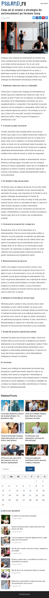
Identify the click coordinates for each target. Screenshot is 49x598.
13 (24, 491)
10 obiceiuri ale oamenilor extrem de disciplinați (34, 438)
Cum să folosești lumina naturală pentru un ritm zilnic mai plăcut (12, 438)
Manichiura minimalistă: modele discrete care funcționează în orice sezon (28, 582)
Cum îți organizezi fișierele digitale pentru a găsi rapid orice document (29, 539)
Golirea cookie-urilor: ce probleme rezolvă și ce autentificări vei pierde (29, 560)
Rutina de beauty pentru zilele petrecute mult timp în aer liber (28, 528)
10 (3, 491)
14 (30, 491)
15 (37, 491)
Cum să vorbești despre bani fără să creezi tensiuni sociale (35, 415)
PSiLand (27, 594)
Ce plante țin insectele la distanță (24, 516)
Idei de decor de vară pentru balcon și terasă (28, 570)
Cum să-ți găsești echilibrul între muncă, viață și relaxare (35, 460)
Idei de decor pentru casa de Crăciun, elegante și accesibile (30, 549)
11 (10, 491)
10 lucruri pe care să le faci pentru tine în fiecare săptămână (11, 460)
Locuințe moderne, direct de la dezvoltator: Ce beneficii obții (12, 415)
